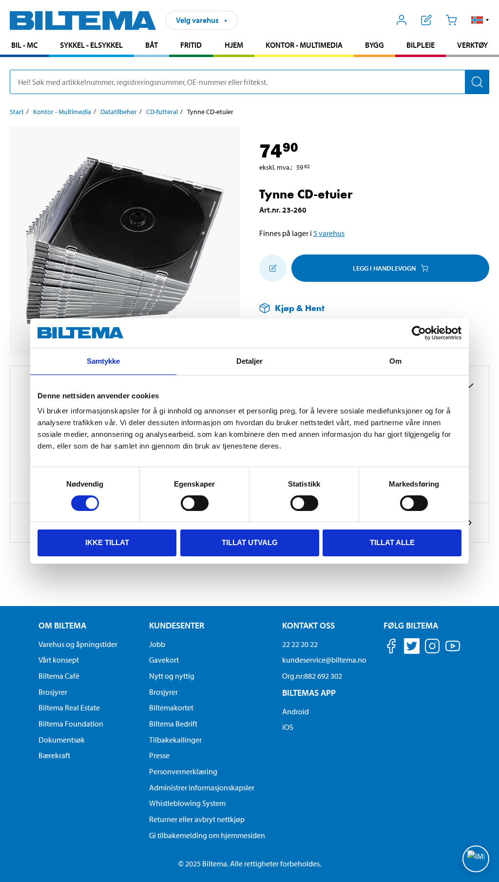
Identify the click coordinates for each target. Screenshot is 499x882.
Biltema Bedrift (173, 723)
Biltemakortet (171, 707)
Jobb (157, 644)
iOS (287, 727)
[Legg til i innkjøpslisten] (273, 268)
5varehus (329, 233)
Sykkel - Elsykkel (91, 45)
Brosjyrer (52, 692)
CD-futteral (162, 111)
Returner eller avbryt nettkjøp (197, 819)
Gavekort (164, 660)
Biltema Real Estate (69, 707)
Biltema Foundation (70, 723)
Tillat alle (392, 542)
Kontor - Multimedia (304, 45)
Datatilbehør (118, 111)
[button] (480, 20)
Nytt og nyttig (171, 676)
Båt (151, 45)
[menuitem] (24, 46)
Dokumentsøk (61, 740)
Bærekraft (54, 755)
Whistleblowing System (187, 803)
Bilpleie (420, 45)
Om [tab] (395, 361)
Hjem (234, 45)
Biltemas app (309, 692)
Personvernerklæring (183, 771)
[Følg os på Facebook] (391, 647)
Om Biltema (62, 625)
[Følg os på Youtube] (453, 650)
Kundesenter (176, 625)
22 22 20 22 (300, 644)
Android (295, 711)
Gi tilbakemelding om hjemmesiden (207, 835)
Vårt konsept (58, 660)
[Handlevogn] (451, 20)
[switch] (195, 503)
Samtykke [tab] (103, 361)
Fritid (191, 45)
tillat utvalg (250, 542)
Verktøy (472, 45)
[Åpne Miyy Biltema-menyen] (401, 20)
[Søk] (477, 82)
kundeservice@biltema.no (324, 660)
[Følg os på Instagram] (432, 647)
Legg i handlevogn (384, 268)
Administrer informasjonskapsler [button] (201, 787)
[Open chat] (476, 859)
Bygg (374, 45)
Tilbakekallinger (175, 740)
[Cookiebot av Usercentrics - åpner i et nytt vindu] (418, 333)
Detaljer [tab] (249, 361)
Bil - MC (24, 45)
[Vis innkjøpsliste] (426, 20)
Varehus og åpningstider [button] (77, 644)
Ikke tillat (107, 542)
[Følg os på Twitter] (412, 647)
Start (17, 111)
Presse (159, 755)
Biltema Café (58, 676)
